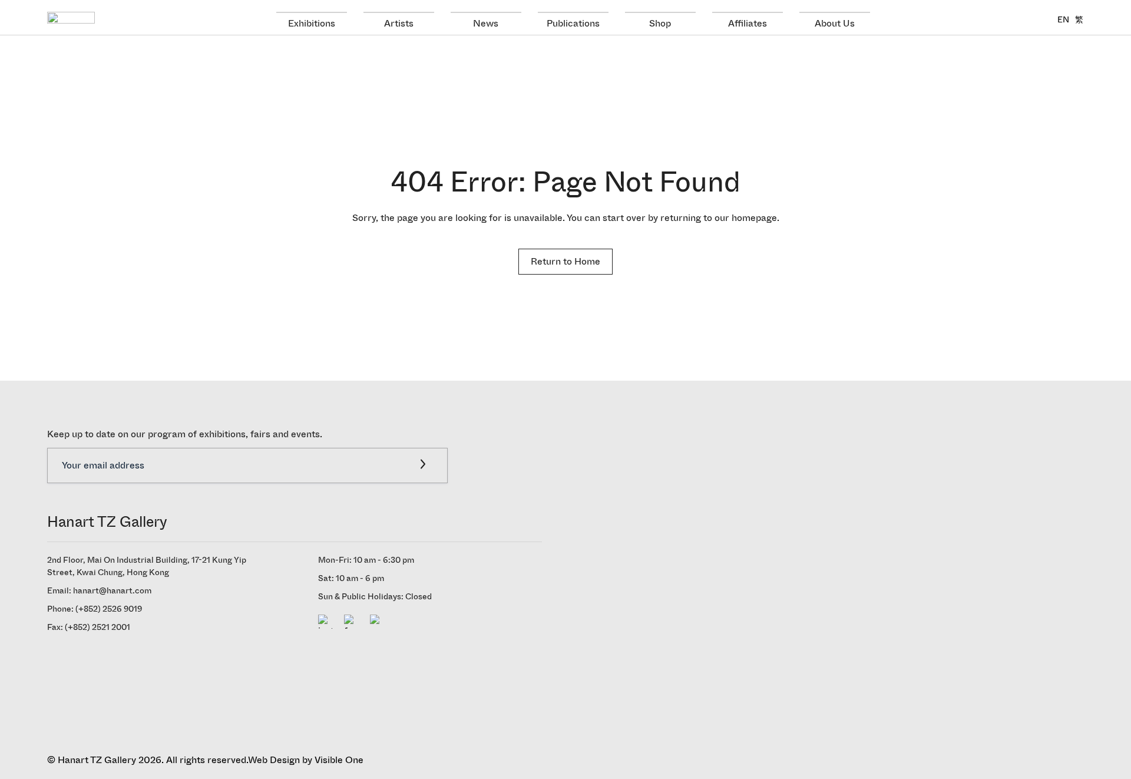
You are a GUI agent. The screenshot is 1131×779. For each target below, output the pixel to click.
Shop (660, 23)
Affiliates (747, 23)
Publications (573, 23)
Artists (399, 23)
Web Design (274, 759)
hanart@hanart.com (112, 591)
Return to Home (565, 261)
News (485, 23)
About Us (835, 23)
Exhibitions (311, 23)
